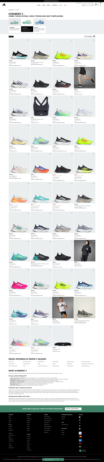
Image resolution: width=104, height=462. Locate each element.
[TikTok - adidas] (87, 426)
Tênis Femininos (12, 363)
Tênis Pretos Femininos (86, 361)
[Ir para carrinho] (100, 5)
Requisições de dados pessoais (31, 456)
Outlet (65, 5)
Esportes (60, 5)
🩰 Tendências (54, 5)
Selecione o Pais (58, 456)
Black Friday (11, 361)
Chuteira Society (41, 361)
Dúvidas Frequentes (52, 456)
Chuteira (54, 363)
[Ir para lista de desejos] (98, 5)
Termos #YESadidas (83, 456)
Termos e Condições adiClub (74, 456)
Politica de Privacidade (65, 456)
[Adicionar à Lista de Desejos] (28, 40)
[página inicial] (4, 4)
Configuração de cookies (22, 456)
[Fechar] (43, 459)
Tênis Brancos (69, 363)
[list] (46, 36)
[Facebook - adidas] (87, 417)
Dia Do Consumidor (27, 361)
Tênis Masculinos (26, 363)
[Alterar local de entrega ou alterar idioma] (101, 3)
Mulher (39, 5)
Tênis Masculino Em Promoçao (87, 363)
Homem (43, 5)
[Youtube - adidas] (87, 429)
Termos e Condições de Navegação (42, 456)
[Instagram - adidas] (87, 420)
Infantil (48, 5)
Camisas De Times (70, 361)
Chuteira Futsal (55, 361)
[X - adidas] (87, 423)
